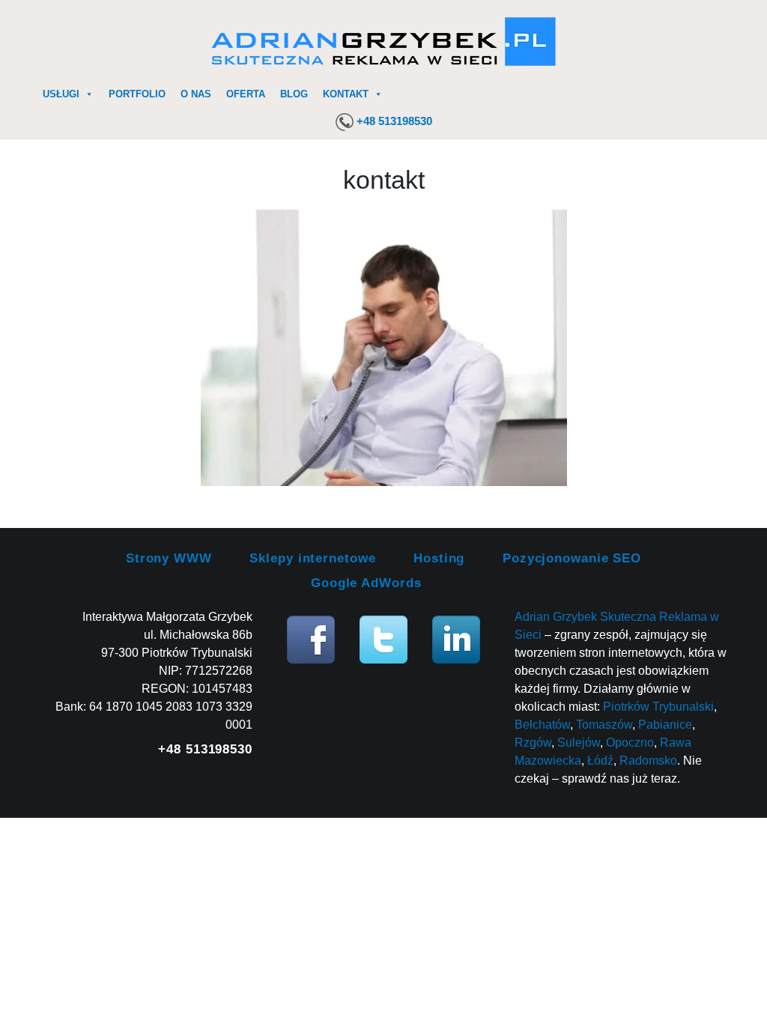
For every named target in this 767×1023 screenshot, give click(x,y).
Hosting (438, 558)
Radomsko (648, 760)
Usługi (61, 94)
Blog (294, 94)
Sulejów (578, 742)
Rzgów (533, 742)
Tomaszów (604, 724)
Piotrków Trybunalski (658, 706)
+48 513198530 (394, 121)
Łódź (600, 760)
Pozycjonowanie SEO (572, 558)
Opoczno (630, 742)
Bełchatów (542, 724)
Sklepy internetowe (312, 558)
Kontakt (346, 94)
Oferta (245, 94)
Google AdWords (366, 583)
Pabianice (665, 724)
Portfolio (137, 94)
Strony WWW (169, 558)
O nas (196, 94)
